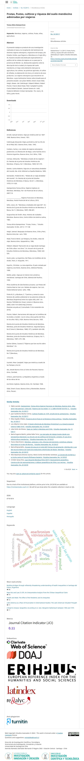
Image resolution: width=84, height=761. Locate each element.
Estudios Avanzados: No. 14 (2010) (37, 427)
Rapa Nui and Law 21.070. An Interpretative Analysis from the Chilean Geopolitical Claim (37, 593)
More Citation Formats (59, 65)
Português (10, 516)
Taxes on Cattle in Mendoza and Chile (40, 429)
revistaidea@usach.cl (32, 737)
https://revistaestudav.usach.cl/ (18, 487)
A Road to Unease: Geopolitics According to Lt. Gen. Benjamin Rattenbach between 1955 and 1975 (40, 608)
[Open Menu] (7, 2)
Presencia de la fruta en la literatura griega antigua (44, 419)
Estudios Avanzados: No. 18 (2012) (42, 439)
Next (73, 469)
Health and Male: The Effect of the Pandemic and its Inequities (28, 598)
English (9, 510)
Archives (15, 8)
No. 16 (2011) (25, 8)
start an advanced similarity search (28, 474)
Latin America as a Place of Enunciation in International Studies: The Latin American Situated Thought (42, 603)
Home (9, 8)
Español (9, 513)
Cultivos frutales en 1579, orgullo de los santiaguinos (50, 414)
